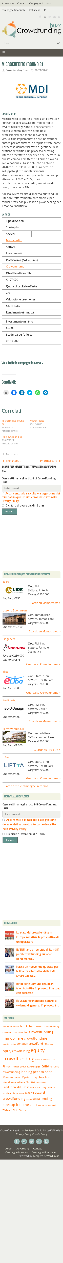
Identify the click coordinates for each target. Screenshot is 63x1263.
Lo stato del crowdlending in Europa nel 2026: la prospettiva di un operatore (37, 937)
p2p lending (41, 1077)
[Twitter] (49, 16)
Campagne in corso (40, 3)
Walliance (7, 1110)
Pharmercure (49, 461)
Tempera (38, 1156)
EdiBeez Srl (31, 1130)
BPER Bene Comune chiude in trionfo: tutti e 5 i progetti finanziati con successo (38, 988)
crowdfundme (35, 1038)
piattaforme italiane (14, 1082)
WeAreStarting (19, 1110)
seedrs (29, 1099)
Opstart (27, 1077)
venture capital (49, 1105)
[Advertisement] (31, 882)
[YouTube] (45, 16)
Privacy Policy (23, 1134)
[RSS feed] (59, 16)
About (8, 1148)
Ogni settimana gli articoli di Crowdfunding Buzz (29, 480)
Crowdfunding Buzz (17, 70)
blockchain (27, 1026)
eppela (50, 1044)
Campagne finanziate (14, 10)
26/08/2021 (42, 70)
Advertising (8, 3)
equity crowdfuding (16, 1051)
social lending (42, 1098)
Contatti (21, 3)
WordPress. (53, 1156)
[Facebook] (40, 16)
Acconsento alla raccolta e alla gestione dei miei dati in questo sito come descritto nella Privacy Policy (31, 497)
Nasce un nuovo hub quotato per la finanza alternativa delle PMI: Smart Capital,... (37, 971)
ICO (29, 1066)
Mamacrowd (12, 1077)
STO (31, 1105)
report (28, 1092)
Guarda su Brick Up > (47, 750)
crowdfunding (19, 1032)
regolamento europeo (14, 1092)
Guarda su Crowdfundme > (43, 664)
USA (39, 1105)
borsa (38, 1026)
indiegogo (35, 1067)
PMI (28, 1082)
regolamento (49, 1087)
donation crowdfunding (31, 1043)
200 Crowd (7, 1027)
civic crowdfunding (50, 1026)
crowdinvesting (9, 1044)
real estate (36, 1087)
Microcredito (14, 240)
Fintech (7, 1066)
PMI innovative (38, 1082)
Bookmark (12, 454)
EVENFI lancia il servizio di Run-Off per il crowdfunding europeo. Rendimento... (37, 954)
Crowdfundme (15, 266)
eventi (38, 1059)
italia (45, 1065)
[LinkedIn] (54, 16)
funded (16, 1066)
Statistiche (34, 10)
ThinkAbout (12, 461)
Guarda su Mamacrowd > (44, 603)
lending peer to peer (36, 1072)
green (23, 1066)
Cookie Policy (39, 1134)
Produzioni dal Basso (16, 1087)
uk (35, 1105)
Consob (6, 1032)
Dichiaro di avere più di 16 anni (25, 505)
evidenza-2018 (49, 1060)
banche (15, 1026)
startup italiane (16, 1104)
